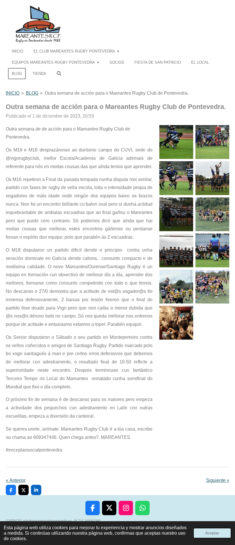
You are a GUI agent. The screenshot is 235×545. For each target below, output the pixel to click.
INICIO (12, 93)
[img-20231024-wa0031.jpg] (212, 214)
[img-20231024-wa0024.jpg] (212, 142)
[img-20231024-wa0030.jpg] (176, 250)
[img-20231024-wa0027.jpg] (176, 214)
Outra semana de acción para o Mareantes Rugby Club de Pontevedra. (117, 93)
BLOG (32, 93)
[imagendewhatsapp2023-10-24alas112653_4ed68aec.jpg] (176, 323)
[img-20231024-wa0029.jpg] (212, 250)
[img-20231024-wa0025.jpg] (176, 142)
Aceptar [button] (212, 533)
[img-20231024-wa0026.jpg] (176, 178)
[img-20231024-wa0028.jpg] (212, 178)
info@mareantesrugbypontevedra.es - (48, 520)
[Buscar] (59, 73)
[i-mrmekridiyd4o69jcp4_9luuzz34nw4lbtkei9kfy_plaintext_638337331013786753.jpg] (212, 286)
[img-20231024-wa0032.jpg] (176, 286)
